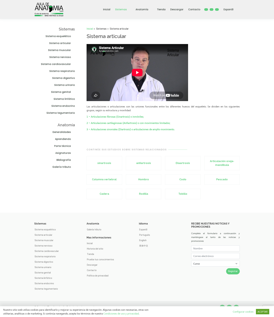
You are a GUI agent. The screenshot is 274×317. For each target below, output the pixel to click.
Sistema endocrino (63, 106)
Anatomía (142, 9)
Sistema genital (61, 92)
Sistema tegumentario (60, 113)
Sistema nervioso (60, 57)
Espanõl (228, 9)
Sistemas (121, 9)
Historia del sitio (95, 249)
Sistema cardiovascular (56, 64)
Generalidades (61, 132)
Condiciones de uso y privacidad (121, 313)
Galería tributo (61, 167)
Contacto (194, 9)
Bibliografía (63, 160)
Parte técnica (62, 146)
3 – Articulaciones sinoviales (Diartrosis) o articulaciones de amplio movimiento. (131, 129)
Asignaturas (63, 153)
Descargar (176, 9)
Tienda (161, 9)
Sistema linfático (64, 99)
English (143, 240)
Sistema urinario (64, 85)
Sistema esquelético (58, 36)
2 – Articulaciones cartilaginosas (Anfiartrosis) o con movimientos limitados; (128, 123)
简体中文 (143, 246)
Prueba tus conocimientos (100, 259)
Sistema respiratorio (62, 71)
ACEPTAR (263, 311)
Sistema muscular (59, 50)
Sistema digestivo (63, 78)
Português (144, 235)
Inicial (106, 9)
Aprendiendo (63, 139)
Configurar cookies (243, 311)
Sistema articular (60, 43)
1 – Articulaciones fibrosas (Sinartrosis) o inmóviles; (115, 116)
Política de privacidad (97, 276)
